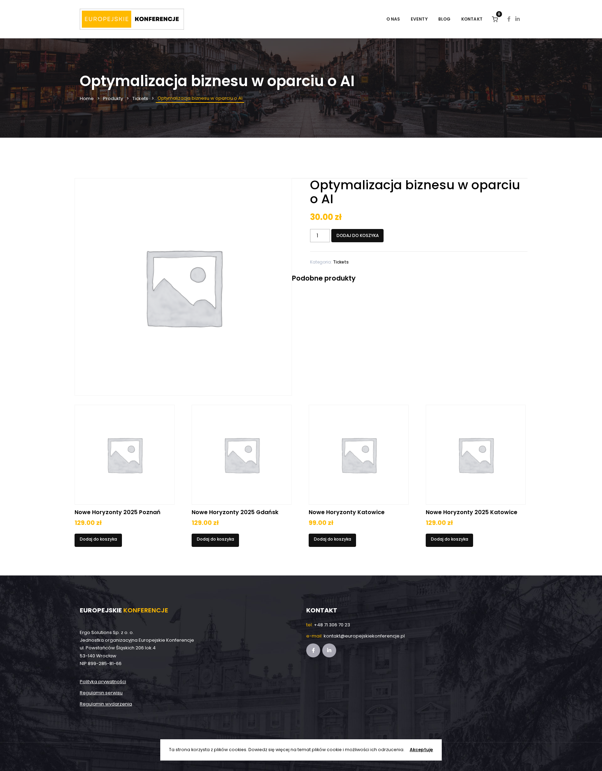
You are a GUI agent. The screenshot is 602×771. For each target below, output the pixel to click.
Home (87, 98)
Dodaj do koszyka (358, 235)
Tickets (140, 98)
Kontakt (472, 19)
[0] (495, 19)
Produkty (113, 98)
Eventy (419, 19)
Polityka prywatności (103, 681)
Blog (444, 19)
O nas (393, 19)
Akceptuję (421, 750)
